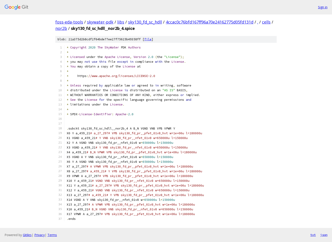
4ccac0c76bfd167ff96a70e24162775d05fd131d (209, 22)
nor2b (61, 28)
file (148, 39)
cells (266, 22)
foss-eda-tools (69, 22)
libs (120, 22)
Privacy (39, 235)
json (323, 235)
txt (313, 235)
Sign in (322, 7)
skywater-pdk (100, 22)
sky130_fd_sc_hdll (145, 22)
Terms (52, 235)
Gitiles (27, 235)
